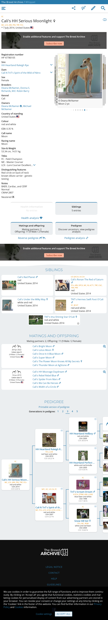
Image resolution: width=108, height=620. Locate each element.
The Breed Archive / (13, 2)
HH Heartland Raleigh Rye (15, 65)
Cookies (19, 607)
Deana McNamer (10, 87)
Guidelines (54, 584)
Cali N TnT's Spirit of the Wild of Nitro (20, 72)
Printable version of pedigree (54, 407)
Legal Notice (54, 566)
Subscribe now (54, 43)
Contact (54, 572)
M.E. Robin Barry (20, 91)
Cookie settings (44, 614)
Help (54, 578)
